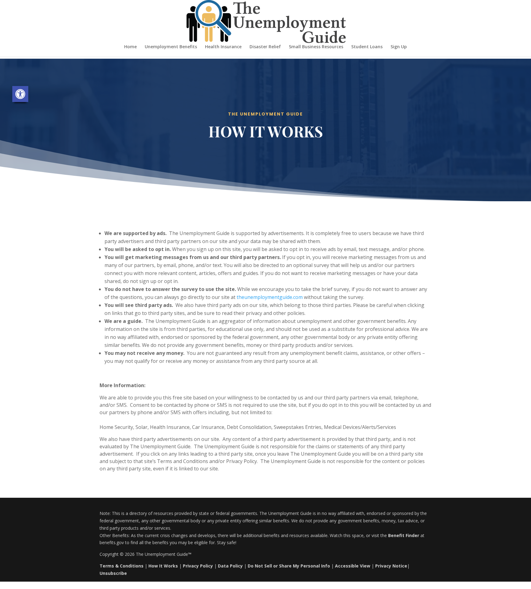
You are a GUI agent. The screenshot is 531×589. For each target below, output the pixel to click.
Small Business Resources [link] (316, 47)
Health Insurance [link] (223, 47)
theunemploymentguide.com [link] (270, 297)
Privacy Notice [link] (391, 566)
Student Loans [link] (367, 47)
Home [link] (130, 47)
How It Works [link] (163, 566)
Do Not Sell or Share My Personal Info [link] (289, 566)
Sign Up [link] (399, 47)
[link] (20, 94)
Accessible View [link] (352, 566)
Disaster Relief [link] (265, 47)
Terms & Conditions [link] (122, 566)
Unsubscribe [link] (113, 573)
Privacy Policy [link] (198, 566)
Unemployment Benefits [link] (171, 47)
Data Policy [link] (230, 566)
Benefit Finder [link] (403, 535)
